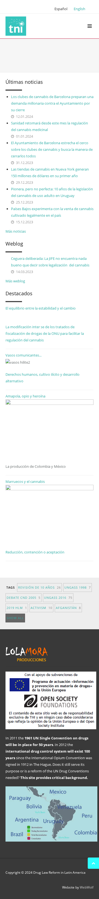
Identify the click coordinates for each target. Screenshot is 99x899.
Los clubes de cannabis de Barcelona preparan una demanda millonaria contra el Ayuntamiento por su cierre (52, 103)
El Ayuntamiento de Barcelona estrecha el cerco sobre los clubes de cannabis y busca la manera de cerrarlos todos (52, 149)
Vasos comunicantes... (24, 355)
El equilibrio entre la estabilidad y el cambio (41, 308)
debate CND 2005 (23, 597)
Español (60, 8)
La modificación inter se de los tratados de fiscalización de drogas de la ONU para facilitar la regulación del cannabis (45, 333)
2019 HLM (17, 608)
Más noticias (16, 231)
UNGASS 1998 (77, 587)
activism (41, 608)
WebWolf (87, 887)
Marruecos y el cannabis (25, 481)
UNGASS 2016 (58, 597)
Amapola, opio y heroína (36, 431)
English (79, 8)
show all (15, 618)
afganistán (68, 608)
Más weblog (15, 281)
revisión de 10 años (39, 587)
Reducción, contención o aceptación (35, 552)
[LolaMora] (17, 26)
